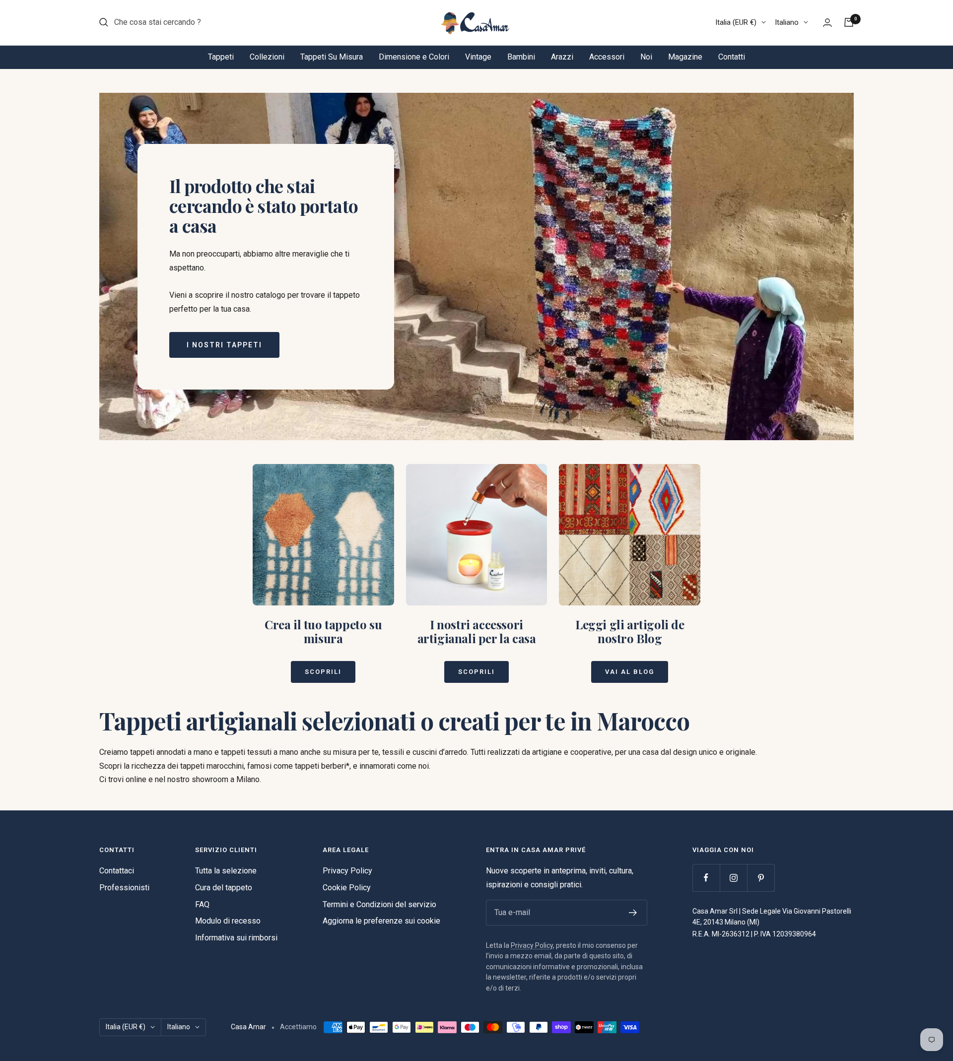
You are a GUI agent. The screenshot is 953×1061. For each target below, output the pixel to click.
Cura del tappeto (223, 887)
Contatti (731, 57)
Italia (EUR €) (735, 22)
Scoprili (323, 671)
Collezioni (267, 57)
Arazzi (562, 57)
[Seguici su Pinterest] (760, 877)
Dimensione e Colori (414, 57)
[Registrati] (633, 912)
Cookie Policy (347, 887)
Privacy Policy (347, 870)
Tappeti (221, 57)
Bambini (521, 57)
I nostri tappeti (224, 345)
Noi (646, 57)
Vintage (478, 57)
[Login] (827, 22)
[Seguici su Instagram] (733, 877)
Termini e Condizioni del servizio (379, 904)
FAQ (202, 904)
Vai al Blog (629, 671)
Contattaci (116, 870)
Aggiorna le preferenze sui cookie (381, 921)
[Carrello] (849, 22)
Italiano (787, 22)
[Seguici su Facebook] (706, 877)
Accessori (606, 57)
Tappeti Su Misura (331, 57)
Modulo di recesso (228, 921)
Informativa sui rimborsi (236, 937)
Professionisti (124, 887)
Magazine (685, 57)
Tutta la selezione (226, 870)
